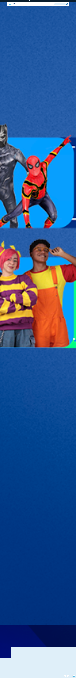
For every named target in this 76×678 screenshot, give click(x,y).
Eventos (42, 4)
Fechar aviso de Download (75, 0)
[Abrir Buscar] (67, 4)
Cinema (50, 4)
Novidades (37, 4)
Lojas (27, 4)
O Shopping (22, 4)
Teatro (46, 4)
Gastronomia (32, 4)
